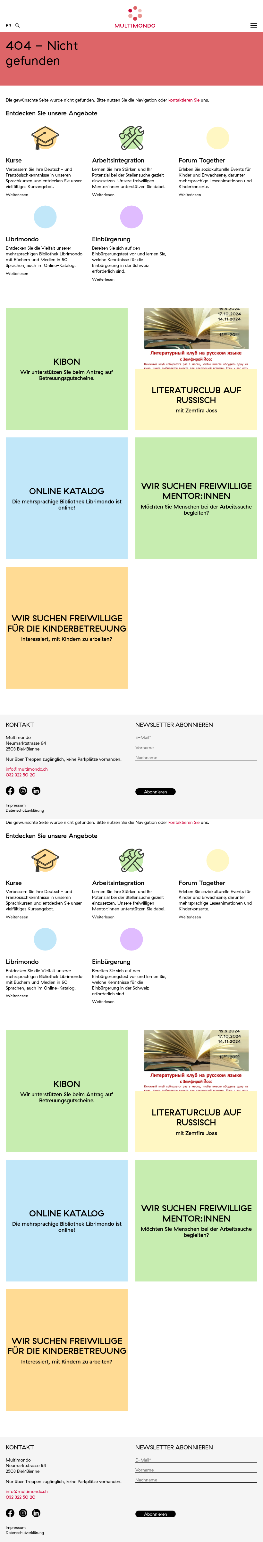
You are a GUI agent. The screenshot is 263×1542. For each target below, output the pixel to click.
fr (8, 25)
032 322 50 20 (21, 774)
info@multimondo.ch (27, 769)
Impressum (16, 805)
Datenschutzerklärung (25, 810)
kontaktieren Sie (183, 100)
